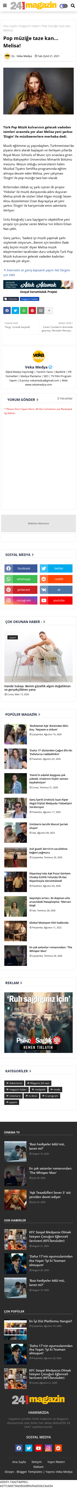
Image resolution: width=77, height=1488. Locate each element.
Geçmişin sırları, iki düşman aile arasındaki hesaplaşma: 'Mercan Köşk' (50, 901)
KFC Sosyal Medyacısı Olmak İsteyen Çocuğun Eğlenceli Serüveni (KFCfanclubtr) (50, 1236)
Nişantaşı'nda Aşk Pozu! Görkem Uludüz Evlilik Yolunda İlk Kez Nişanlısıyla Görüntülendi (49, 877)
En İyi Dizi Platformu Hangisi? (50, 1321)
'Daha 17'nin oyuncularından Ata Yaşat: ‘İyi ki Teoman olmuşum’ (51, 1260)
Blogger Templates (29, 1472)
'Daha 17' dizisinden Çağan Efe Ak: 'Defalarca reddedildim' (50, 752)
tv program (51, 1096)
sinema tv (15, 1096)
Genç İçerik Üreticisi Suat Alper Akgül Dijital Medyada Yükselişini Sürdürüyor (50, 803)
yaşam (13, 1102)
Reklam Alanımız (38, 523)
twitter (58, 568)
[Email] (40, 310)
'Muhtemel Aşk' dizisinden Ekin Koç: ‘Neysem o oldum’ (48, 727)
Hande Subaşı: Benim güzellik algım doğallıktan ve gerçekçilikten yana (37, 688)
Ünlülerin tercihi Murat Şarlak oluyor (48, 826)
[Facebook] (7, 310)
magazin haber (29, 26)
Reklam (38, 1467)
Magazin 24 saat (39, 1083)
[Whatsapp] (24, 310)
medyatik (40, 1089)
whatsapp (24, 579)
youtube (59, 600)
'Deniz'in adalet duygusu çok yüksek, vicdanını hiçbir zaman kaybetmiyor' (48, 778)
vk (58, 590)
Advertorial (15, 1083)
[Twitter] (15, 310)
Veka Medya (36, 367)
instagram (24, 600)
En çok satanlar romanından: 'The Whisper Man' (50, 949)
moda (57, 1089)
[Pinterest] (32, 310)
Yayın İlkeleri (56, 1462)
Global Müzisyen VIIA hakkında (49, 922)
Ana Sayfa (10, 26)
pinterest (23, 590)
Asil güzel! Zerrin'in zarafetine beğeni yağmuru (48, 850)
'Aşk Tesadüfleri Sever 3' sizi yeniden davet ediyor (50, 1194)
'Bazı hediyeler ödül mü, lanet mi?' (47, 1146)
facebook (24, 568)
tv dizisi (33, 1096)
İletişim (37, 1462)
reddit (59, 579)
